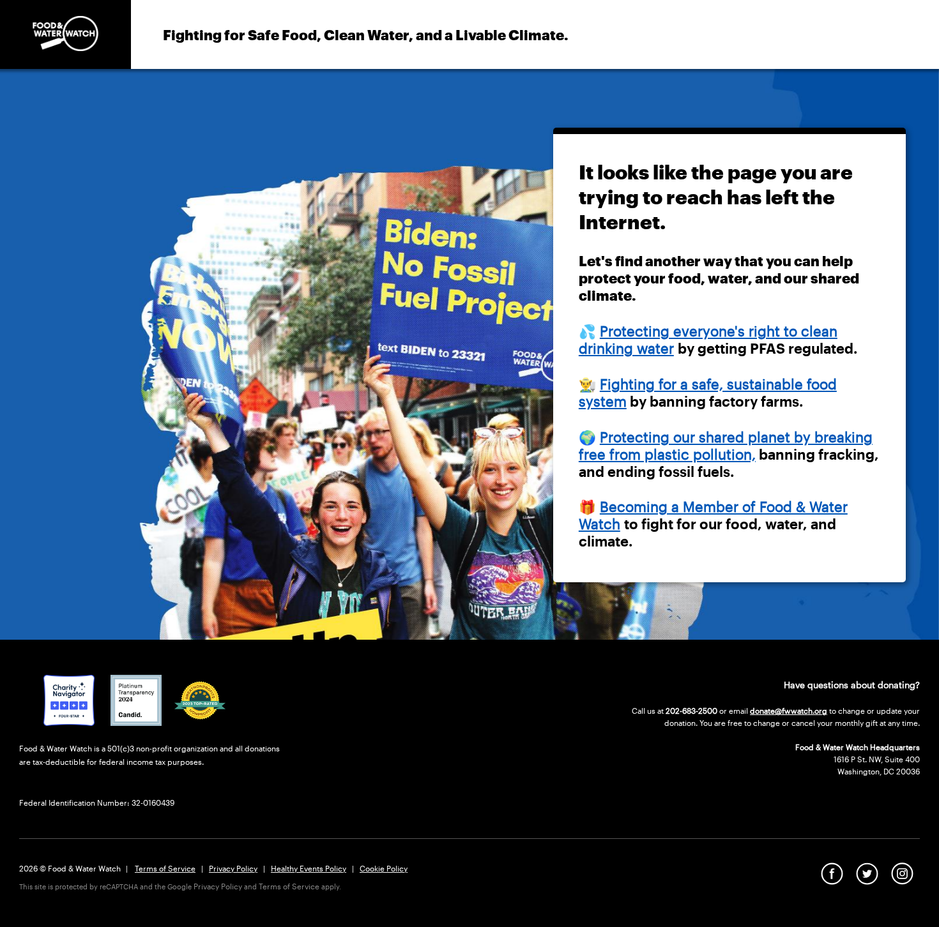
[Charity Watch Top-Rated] (69, 721)
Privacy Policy (233, 868)
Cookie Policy (384, 868)
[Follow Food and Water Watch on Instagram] (902, 880)
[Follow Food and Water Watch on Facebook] (832, 880)
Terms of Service (165, 868)
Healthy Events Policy (308, 868)
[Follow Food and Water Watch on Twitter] (867, 880)
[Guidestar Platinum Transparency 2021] (136, 721)
